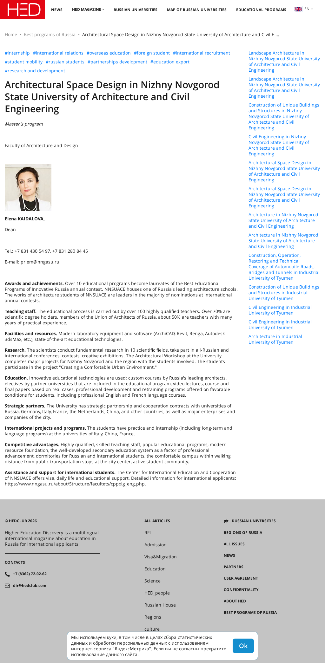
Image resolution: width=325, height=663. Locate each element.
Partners (233, 566)
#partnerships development (117, 62)
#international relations (58, 53)
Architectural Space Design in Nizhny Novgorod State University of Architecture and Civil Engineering (284, 171)
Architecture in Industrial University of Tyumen (275, 339)
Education (155, 569)
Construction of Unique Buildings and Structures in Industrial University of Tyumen (284, 292)
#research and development (35, 71)
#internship (17, 53)
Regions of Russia (243, 532)
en (306, 8)
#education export (169, 62)
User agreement (241, 578)
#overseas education (109, 53)
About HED (235, 601)
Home (11, 34)
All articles (157, 520)
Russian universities (135, 9)
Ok (243, 645)
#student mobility (24, 62)
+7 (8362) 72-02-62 (30, 573)
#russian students (65, 62)
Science (152, 581)
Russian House (160, 605)
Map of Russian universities (197, 9)
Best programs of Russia (50, 34)
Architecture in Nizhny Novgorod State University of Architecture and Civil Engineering (283, 220)
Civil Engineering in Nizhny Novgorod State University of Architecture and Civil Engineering (279, 145)
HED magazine (86, 9)
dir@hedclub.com (29, 585)
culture (152, 629)
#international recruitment (201, 53)
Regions (152, 617)
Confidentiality (241, 589)
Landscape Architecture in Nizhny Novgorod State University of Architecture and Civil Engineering (284, 61)
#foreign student (152, 53)
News (57, 9)
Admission (155, 545)
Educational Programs (261, 9)
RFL (148, 533)
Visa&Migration (160, 557)
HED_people (157, 593)
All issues (234, 544)
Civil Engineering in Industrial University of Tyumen (280, 310)
